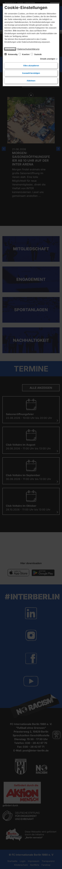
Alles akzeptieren (31, 66)
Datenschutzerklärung (28, 49)
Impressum (10, 49)
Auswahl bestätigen (31, 73)
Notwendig (12, 54)
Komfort (26, 54)
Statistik (38, 54)
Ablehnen (31, 81)
